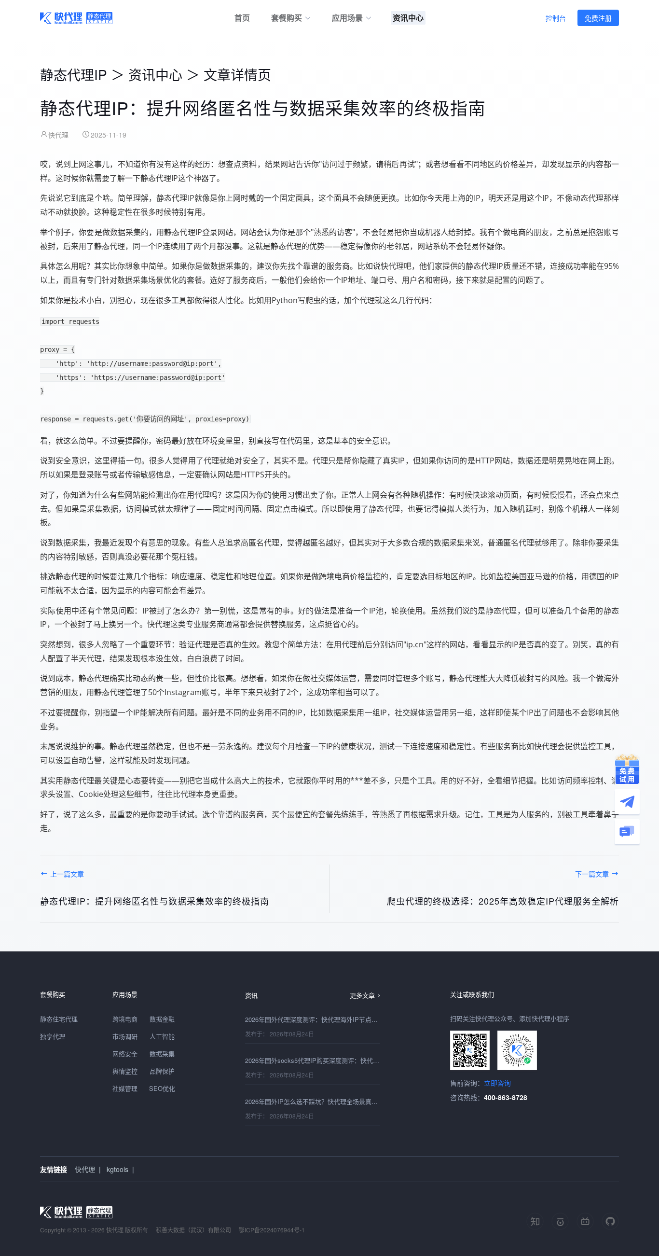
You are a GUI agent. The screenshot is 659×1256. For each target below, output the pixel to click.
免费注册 (598, 18)
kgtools (117, 1169)
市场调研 (124, 1036)
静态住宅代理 (59, 1018)
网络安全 (124, 1053)
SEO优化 (162, 1088)
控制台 (556, 18)
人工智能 (162, 1036)
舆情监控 (124, 1070)
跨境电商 (124, 1018)
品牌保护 (162, 1070)
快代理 (85, 1169)
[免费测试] (627, 769)
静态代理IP (73, 74)
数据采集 (162, 1053)
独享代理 (52, 1036)
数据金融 (162, 1018)
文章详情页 (237, 74)
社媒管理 (124, 1088)
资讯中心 (155, 74)
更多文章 (362, 995)
